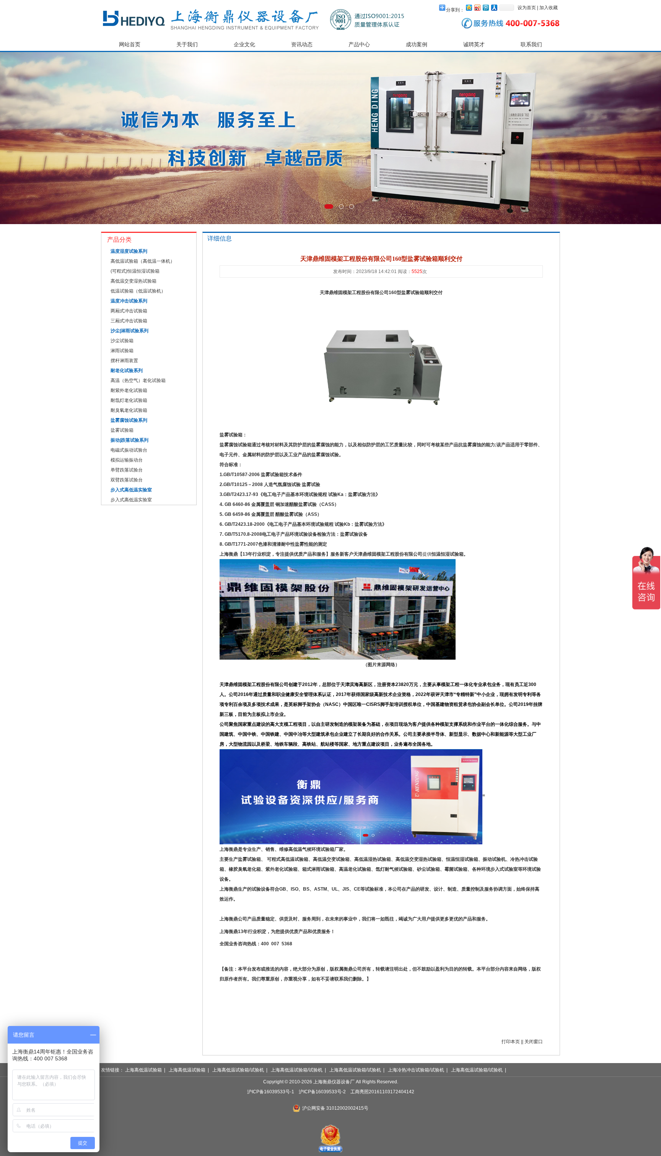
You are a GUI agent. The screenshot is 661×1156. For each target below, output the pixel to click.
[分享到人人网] (494, 7)
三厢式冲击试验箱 (129, 321)
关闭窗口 (533, 1041)
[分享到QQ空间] (468, 7)
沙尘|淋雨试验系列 (129, 330)
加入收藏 (548, 7)
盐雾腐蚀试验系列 (129, 420)
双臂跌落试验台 (127, 480)
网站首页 (129, 44)
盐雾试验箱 (122, 430)
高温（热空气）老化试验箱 (138, 380)
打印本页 (510, 1041)
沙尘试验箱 (122, 340)
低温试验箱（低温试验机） (138, 291)
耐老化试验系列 (127, 370)
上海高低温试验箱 (143, 1070)
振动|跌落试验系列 (129, 440)
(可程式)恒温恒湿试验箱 (135, 271)
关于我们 (187, 44)
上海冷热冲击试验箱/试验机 (416, 1070)
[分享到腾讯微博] (485, 7)
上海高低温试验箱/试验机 (238, 1070)
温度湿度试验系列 (129, 251)
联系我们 (531, 44)
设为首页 (527, 7)
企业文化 (244, 44)
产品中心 (359, 44)
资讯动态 (302, 44)
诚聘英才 (474, 44)
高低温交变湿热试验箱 (133, 281)
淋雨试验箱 (122, 350)
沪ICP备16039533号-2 (322, 1091)
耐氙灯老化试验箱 (129, 400)
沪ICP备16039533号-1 (270, 1091)
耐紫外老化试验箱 (129, 390)
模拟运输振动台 (127, 460)
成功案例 (416, 44)
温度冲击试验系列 (129, 301)
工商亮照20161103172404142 (382, 1091)
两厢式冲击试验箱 (129, 311)
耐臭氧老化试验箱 (129, 410)
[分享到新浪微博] (477, 7)
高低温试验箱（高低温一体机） (143, 261)
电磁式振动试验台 (129, 450)
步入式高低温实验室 (131, 490)
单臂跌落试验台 (127, 470)
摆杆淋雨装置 (124, 360)
